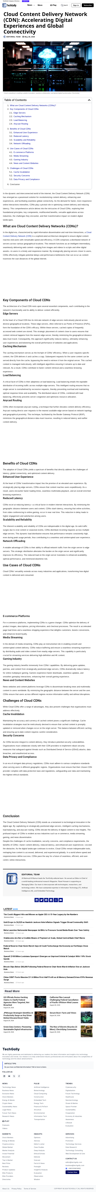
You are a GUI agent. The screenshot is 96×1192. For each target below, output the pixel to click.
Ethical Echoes (39, 1154)
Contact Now (72, 1172)
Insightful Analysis (41, 1170)
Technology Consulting (74, 1150)
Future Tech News (9, 1113)
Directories (6, 1179)
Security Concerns (22, 176)
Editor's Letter (39, 1144)
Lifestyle (69, 1123)
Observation (38, 1176)
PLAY (7, 1121)
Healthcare (70, 1097)
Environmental (39, 1113)
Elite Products (7, 1173)
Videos (4, 1128)
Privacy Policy (16, 1189)
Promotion (69, 1141)
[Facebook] (19, 1076)
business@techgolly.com (75, 1165)
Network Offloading (22, 143)
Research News (8, 1116)
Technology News (9, 1087)
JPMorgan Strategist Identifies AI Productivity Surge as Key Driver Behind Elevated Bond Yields (18, 1015)
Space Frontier (71, 1106)
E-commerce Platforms (24, 152)
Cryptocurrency (8, 1144)
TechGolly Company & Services (11, 1)
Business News (8, 1090)
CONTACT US (71, 1159)
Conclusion (15, 184)
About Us (5, 1189)
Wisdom (37, 1179)
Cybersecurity (71, 1087)
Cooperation (70, 1113)
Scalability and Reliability (24, 140)
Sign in (76, 5)
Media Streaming (21, 156)
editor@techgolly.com (74, 1162)
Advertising (70, 1137)
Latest (11, 909)
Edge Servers (20, 113)
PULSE (37, 1083)
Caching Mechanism (22, 116)
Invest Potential (8, 1154)
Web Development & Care (75, 1154)
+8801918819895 (74, 1168)
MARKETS (6, 1134)
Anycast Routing (21, 124)
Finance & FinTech (41, 1106)
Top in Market (7, 1160)
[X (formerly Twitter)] (14, 1076)
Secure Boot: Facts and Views (63, 1013)
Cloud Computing (40, 1094)
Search (65, 5)
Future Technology (73, 1094)
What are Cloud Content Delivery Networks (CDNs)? (33, 105)
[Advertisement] (47, 279)
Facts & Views (39, 1163)
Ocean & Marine (72, 1103)
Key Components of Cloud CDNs (24, 109)
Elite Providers (7, 1176)
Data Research (71, 1147)
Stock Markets (7, 1097)
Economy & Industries (74, 1116)
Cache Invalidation (22, 172)
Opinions (37, 1137)
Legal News (6, 1110)
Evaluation (69, 1126)
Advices (37, 1141)
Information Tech (40, 1116)
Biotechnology (39, 1090)
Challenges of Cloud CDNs (21, 168)
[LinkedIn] (4, 1076)
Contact (26, 1)
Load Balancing (20, 120)
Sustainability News (9, 1106)
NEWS (4, 1083)
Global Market (7, 1147)
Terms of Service (30, 1189)
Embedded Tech (40, 1100)
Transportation (39, 1119)
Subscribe (88, 5)
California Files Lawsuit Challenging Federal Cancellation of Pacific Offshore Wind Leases (64, 1000)
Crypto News (7, 1103)
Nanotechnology (72, 1100)
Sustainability (71, 1110)
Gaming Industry (21, 160)
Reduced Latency (21, 136)
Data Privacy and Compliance (27, 179)
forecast (37, 1160)
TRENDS (69, 1083)
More (40, 5)
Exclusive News (8, 1094)
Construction (39, 1097)
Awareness (70, 1119)
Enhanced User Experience (25, 132)
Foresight (37, 1166)
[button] (89, 100)
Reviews (5, 1166)
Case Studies (39, 1147)
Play (54, 5)
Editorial (37, 1157)
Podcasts (5, 1125)
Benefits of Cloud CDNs (20, 129)
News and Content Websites (26, 163)
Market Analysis (8, 1150)
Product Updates (8, 1170)
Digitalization (70, 1090)
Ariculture (37, 1110)
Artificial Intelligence (41, 1087)
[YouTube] (9, 1076)
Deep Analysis (39, 1150)
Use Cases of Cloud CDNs (21, 148)
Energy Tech (38, 1103)
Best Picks (6, 1163)
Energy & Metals (8, 1100)
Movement (6, 1157)
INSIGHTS (38, 1134)
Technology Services (73, 1144)
